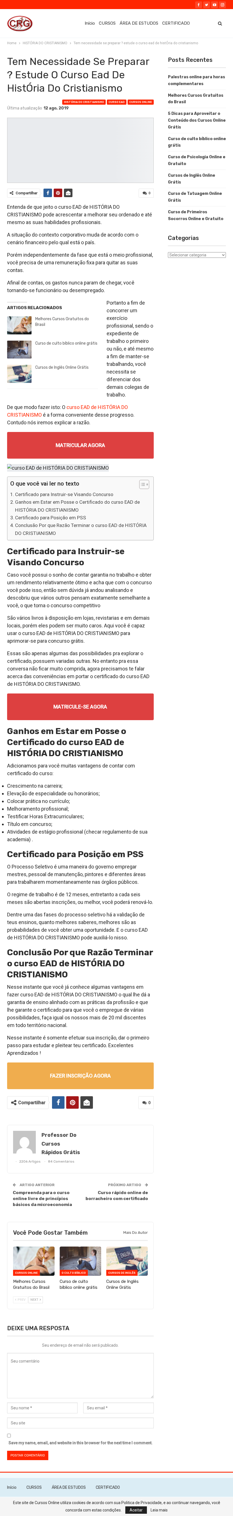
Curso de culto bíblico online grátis (66, 343)
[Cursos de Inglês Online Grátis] (19, 374)
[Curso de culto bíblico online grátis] (19, 350)
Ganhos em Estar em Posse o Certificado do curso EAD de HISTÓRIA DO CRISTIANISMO (77, 506)
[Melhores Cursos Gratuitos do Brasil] (19, 325)
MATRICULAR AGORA (80, 445)
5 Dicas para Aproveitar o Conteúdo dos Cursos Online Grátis (197, 120)
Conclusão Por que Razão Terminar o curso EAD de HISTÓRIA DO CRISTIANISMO (81, 529)
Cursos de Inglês (122, 1273)
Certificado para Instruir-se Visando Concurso (64, 494)
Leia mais (159, 1510)
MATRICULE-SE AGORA (80, 707)
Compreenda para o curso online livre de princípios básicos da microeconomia (42, 1198)
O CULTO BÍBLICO (74, 1273)
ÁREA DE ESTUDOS (139, 23)
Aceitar (136, 1510)
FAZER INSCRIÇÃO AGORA (80, 1076)
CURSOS (107, 23)
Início (90, 23)
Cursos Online (140, 102)
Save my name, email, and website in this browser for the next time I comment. (81, 1443)
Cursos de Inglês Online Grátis (62, 367)
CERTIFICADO (176, 23)
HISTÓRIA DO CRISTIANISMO (84, 102)
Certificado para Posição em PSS (50, 517)
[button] (141, 485)
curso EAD (117, 102)
